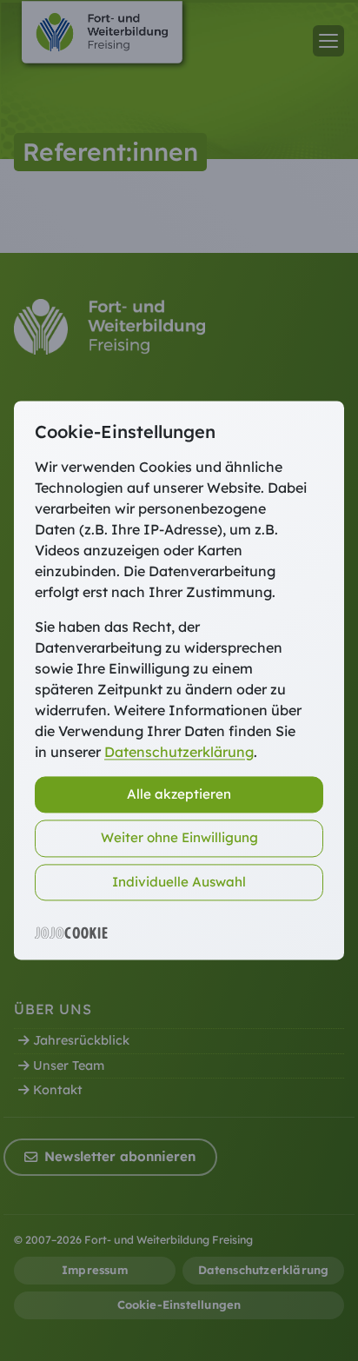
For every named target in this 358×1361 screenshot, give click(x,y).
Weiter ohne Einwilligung (179, 838)
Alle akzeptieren (179, 794)
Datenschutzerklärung (179, 751)
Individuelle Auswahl (179, 881)
